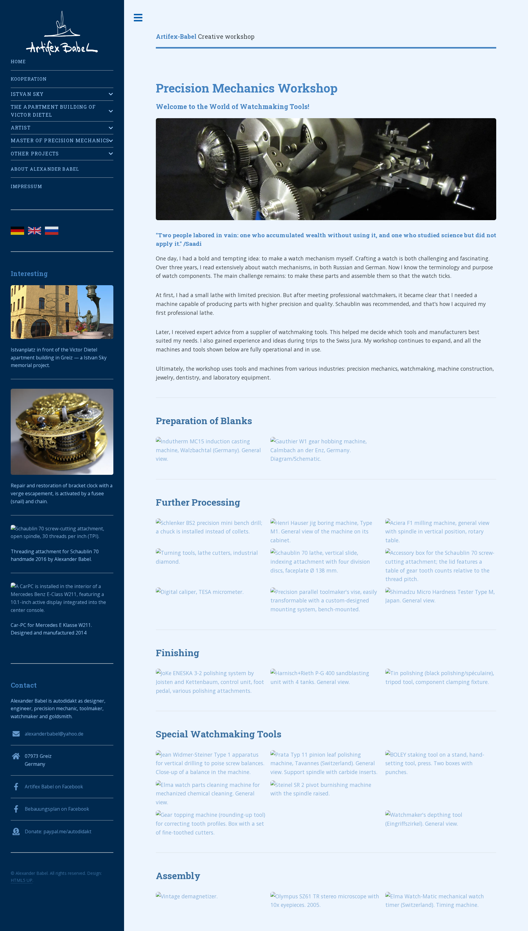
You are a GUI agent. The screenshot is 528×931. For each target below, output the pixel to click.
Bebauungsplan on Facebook (57, 809)
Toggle (138, 18)
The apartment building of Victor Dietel (53, 111)
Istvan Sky (27, 94)
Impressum (26, 186)
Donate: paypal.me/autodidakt (58, 831)
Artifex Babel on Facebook (54, 786)
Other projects (35, 154)
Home (18, 61)
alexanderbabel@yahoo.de (54, 733)
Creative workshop (205, 36)
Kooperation (29, 79)
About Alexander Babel (45, 169)
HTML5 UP (21, 880)
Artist (21, 128)
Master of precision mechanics (60, 140)
